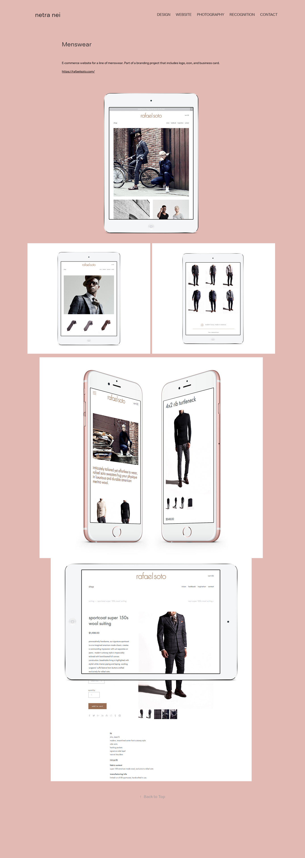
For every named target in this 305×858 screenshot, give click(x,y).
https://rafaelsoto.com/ (78, 71)
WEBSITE (184, 14)
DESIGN (163, 14)
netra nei (48, 15)
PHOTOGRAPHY (210, 14)
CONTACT (269, 14)
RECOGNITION (242, 14)
